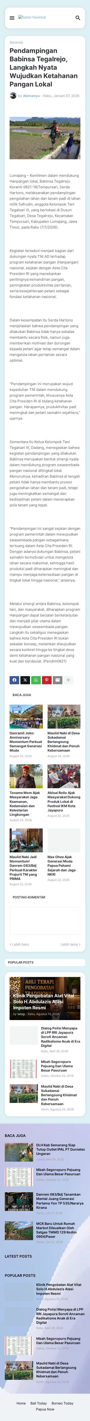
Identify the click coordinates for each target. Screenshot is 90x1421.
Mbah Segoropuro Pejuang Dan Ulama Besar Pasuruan (57, 1066)
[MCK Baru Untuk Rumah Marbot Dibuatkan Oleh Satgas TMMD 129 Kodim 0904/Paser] (19, 1230)
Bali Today (38, 1403)
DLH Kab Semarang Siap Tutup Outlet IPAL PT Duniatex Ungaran (60, 1149)
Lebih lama (69, 944)
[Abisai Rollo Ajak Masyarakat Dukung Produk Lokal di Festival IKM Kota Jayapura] (64, 776)
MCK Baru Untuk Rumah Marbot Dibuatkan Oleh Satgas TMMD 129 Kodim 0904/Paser (56, 1230)
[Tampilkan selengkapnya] (68, 680)
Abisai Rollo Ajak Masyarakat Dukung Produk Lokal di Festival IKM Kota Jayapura (64, 801)
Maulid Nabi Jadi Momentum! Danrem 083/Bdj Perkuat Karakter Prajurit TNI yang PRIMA (23, 868)
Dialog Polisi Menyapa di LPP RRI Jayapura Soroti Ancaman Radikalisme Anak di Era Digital (60, 1037)
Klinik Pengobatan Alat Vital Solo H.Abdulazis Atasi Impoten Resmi (58, 1289)
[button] (11, 18)
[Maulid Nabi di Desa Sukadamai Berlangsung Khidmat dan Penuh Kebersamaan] (64, 717)
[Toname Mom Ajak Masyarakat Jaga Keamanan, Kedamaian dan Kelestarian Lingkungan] (26, 776)
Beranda (16, 42)
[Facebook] (14, 680)
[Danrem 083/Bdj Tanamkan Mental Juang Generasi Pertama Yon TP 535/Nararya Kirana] (19, 1201)
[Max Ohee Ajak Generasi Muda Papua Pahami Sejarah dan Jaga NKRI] (64, 840)
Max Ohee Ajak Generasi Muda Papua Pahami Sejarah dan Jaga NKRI (62, 865)
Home (21, 1403)
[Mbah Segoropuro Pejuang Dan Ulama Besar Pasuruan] (24, 1069)
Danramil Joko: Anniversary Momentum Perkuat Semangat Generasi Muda (26, 742)
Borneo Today (62, 1403)
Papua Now (45, 1409)
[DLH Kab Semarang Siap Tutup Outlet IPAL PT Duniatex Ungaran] (19, 1152)
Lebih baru (20, 944)
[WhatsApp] (36, 680)
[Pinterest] (47, 680)
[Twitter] (25, 680)
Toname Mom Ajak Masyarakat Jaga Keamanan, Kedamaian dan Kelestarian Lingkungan (25, 803)
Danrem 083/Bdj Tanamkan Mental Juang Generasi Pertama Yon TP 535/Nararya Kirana (60, 1201)
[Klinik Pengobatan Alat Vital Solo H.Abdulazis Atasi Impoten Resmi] (19, 1292)
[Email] (57, 680)
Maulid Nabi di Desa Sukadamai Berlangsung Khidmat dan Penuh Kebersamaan (64, 742)
